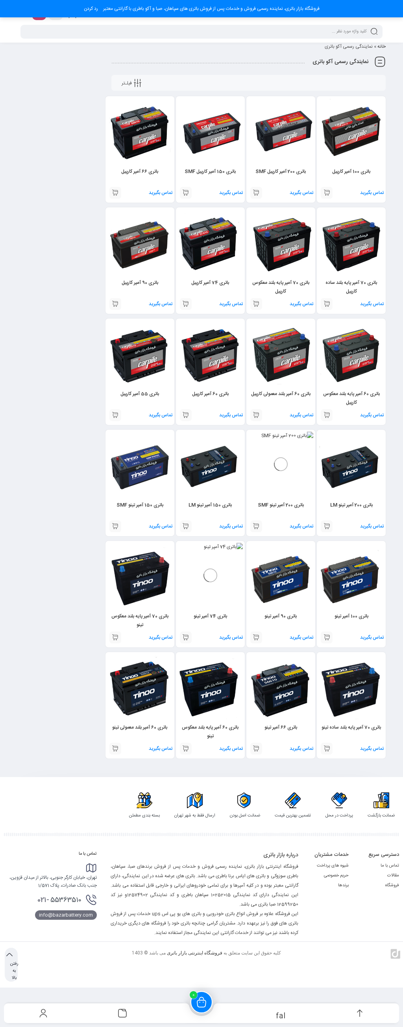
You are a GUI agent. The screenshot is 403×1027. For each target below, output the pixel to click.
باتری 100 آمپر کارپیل (351, 171)
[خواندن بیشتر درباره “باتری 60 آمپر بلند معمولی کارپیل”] (256, 415)
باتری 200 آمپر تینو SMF (281, 505)
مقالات (393, 875)
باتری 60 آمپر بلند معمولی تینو (139, 727)
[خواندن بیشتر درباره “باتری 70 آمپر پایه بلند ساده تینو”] (327, 749)
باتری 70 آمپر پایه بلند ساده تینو (351, 727)
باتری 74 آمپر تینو (210, 616)
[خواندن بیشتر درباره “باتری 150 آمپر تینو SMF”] (115, 526)
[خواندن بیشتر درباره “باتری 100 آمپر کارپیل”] (327, 193)
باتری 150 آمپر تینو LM (210, 505)
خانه (381, 46)
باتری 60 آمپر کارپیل (210, 394)
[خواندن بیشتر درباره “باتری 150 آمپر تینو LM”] (186, 526)
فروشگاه (392, 885)
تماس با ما (390, 865)
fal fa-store (280, 1015)
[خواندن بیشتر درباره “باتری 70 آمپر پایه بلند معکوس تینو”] (115, 637)
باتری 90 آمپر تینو (280, 616)
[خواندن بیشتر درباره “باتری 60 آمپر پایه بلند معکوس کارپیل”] (327, 415)
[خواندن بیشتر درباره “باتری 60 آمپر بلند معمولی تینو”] (115, 749)
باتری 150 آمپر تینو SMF (139, 505)
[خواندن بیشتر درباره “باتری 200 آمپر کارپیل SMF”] (256, 193)
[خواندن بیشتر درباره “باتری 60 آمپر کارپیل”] (186, 415)
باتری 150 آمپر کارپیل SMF (210, 171)
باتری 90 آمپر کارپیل (140, 283)
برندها (343, 885)
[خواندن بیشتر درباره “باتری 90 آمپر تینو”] (256, 637)
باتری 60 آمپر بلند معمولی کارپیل (281, 394)
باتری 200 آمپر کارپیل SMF (280, 171)
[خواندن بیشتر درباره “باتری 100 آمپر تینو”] (327, 637)
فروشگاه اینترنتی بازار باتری (194, 953)
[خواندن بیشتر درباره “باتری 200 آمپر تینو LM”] (327, 526)
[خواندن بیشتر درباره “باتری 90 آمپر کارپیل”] (115, 304)
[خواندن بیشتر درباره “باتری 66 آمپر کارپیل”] (115, 193)
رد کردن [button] (91, 9)
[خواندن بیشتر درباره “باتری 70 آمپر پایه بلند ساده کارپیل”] (327, 304)
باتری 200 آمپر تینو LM (351, 505)
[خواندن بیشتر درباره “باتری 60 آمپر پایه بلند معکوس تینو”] (186, 749)
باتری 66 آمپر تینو (280, 727)
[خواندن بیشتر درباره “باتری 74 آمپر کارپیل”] (186, 304)
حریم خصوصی (336, 875)
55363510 (59, 900)
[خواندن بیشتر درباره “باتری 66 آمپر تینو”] (256, 749)
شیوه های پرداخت (333, 865)
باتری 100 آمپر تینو (351, 616)
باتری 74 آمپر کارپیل (210, 283)
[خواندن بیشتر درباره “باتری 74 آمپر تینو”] (186, 637)
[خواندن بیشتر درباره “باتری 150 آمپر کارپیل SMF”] (186, 193)
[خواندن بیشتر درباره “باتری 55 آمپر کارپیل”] (115, 415)
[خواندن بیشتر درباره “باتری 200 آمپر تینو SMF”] (256, 526)
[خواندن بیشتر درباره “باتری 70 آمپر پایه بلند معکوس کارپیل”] (256, 304)
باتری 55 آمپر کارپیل (139, 394)
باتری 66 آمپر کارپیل (139, 171)
